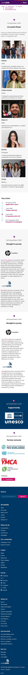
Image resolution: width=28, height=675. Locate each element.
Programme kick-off (13, 216)
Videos (2, 562)
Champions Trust (6, 542)
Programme (9, 479)
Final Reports (4, 618)
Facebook (5, 576)
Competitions (4, 528)
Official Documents (6, 614)
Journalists (4, 657)
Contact (7, 669)
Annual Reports (5, 616)
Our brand (4, 623)
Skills (2, 507)
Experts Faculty (5, 544)
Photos (3, 565)
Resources (4, 558)
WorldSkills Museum (6, 644)
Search (22, 496)
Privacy (22, 667)
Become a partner (6, 636)
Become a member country (9, 639)
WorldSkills (4, 290)
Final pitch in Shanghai (14, 222)
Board (2, 602)
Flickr (4, 583)
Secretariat (4, 604)
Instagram (5, 585)
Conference (4, 533)
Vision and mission (6, 607)
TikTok (4, 587)
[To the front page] (5, 2)
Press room (4, 626)
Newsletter (4, 567)
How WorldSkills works (7, 634)
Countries (3, 510)
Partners (3, 621)
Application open (12, 204)
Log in (2, 673)
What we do (4, 512)
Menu (25, 2)
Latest (2, 515)
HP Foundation (7, 260)
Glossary (3, 519)
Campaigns (4, 535)
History (3, 609)
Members (3, 652)
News (2, 553)
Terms (2, 669)
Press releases (5, 560)
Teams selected (11, 210)
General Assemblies (6, 611)
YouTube (4, 580)
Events (3, 555)
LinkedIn (4, 590)
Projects (3, 530)
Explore (3, 517)
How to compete (6, 641)
